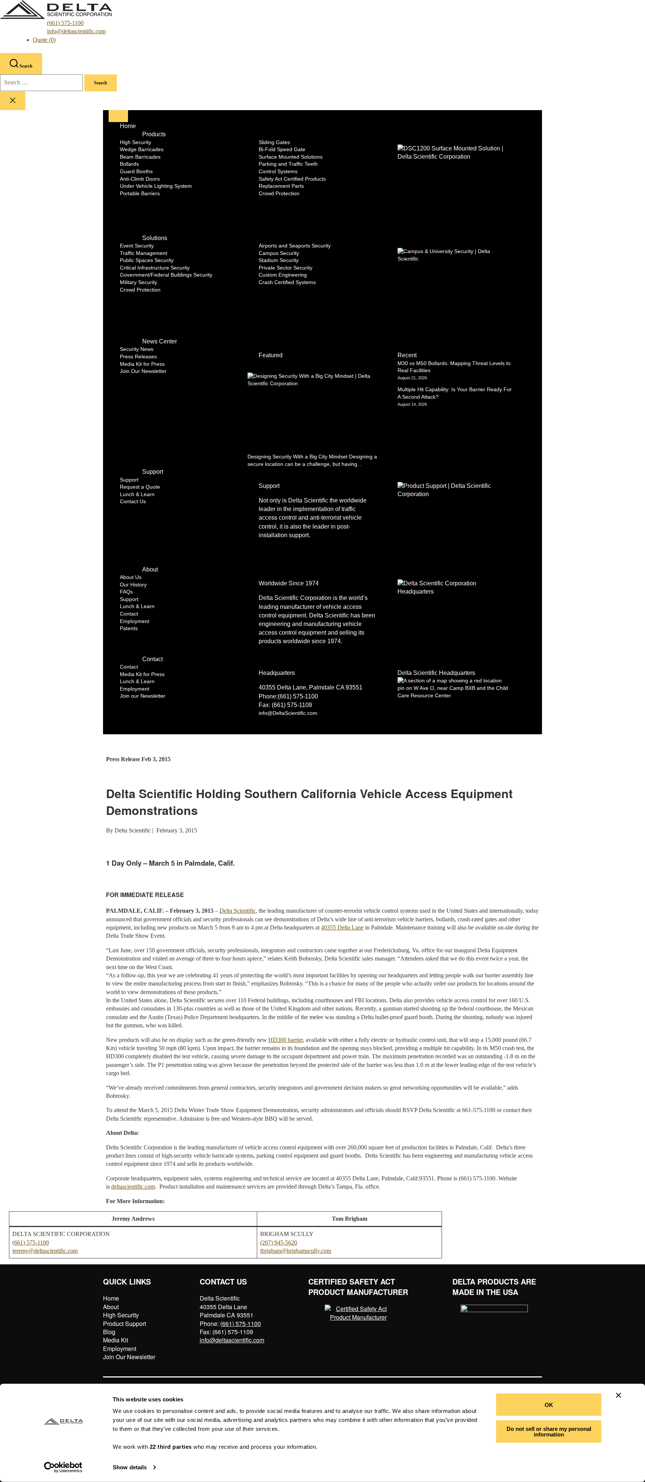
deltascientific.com (133, 1186)
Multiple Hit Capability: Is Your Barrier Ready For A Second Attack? (455, 393)
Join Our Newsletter (129, 1356)
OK (549, 1404)
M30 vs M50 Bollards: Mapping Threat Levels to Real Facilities (454, 367)
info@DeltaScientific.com (288, 713)
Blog (109, 1331)
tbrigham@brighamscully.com (295, 1251)
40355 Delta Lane (342, 927)
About (111, 1306)
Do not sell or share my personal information (549, 1431)
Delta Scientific (237, 910)
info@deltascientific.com (76, 31)
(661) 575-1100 (65, 23)
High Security (121, 1315)
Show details (130, 1467)
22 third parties (171, 1447)
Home (111, 1298)
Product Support (124, 1323)
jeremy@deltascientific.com (45, 1251)
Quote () (44, 40)
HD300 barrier (285, 1040)
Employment (119, 1348)
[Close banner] (618, 1395)
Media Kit (115, 1340)
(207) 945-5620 (278, 1242)
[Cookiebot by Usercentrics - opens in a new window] (63, 1467)
